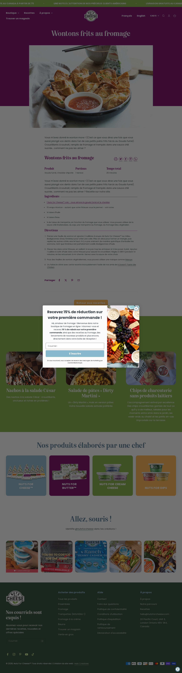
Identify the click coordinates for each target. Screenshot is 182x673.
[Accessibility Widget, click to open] (177, 669)
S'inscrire (75, 353)
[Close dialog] (136, 308)
